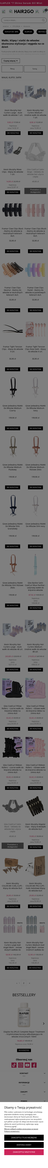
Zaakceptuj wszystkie (24, 1152)
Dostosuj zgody (24, 1145)
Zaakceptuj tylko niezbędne (24, 1138)
